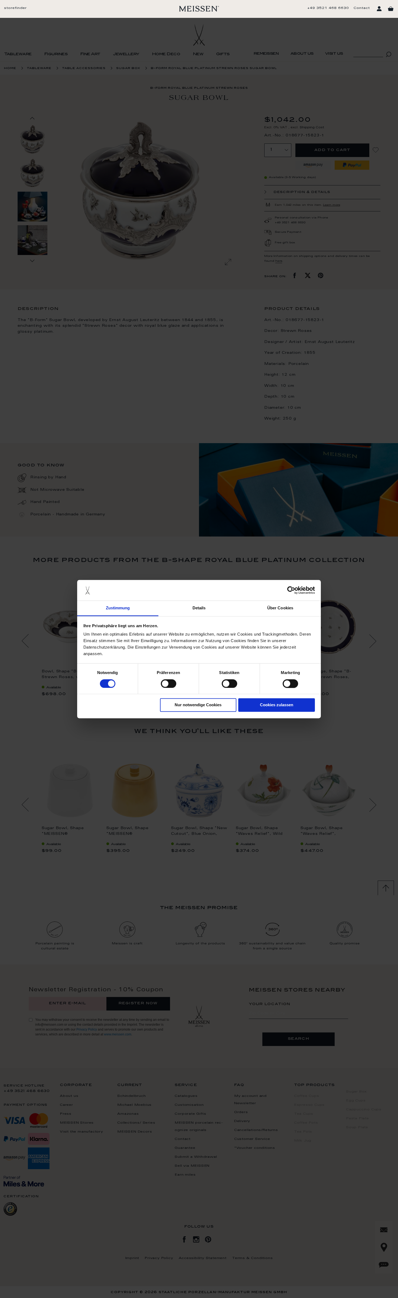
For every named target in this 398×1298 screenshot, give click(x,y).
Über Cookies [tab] (280, 608)
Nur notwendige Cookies (198, 705)
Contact (362, 8)
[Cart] (390, 8)
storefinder (15, 8)
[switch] (168, 683)
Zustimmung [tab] (118, 608)
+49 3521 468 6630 (328, 8)
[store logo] (199, 8)
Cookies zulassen (276, 705)
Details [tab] (199, 608)
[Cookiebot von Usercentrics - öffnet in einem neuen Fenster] (291, 590)
